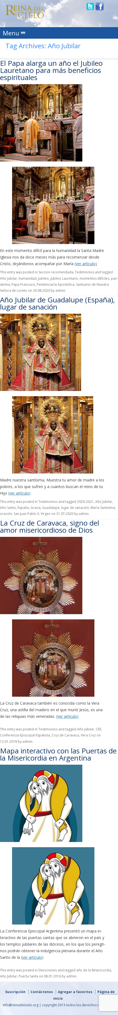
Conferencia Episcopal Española (25, 735)
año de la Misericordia (93, 970)
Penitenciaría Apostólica (55, 284)
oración (6, 513)
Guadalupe (51, 507)
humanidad (27, 278)
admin (60, 290)
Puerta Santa (28, 976)
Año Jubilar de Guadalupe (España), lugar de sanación (57, 303)
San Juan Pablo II (26, 513)
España (23, 507)
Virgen (45, 513)
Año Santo (8, 507)
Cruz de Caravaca (65, 735)
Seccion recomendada (55, 272)
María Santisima (103, 507)
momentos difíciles (94, 278)
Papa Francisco (23, 284)
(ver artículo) (86, 263)
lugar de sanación (75, 507)
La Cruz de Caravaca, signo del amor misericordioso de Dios (49, 526)
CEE (98, 729)
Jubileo (43, 278)
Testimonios (84, 272)
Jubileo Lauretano (64, 278)
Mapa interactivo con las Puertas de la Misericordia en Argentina (58, 754)
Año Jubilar (8, 278)
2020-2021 (85, 501)
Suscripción (15, 992)
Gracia (35, 507)
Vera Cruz (88, 735)
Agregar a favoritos (75, 992)
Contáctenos (41, 992)
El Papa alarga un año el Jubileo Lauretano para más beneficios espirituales (51, 70)
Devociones (47, 970)
